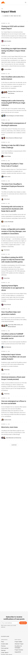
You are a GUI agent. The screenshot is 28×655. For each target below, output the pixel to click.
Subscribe (23, 623)
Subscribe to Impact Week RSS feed (12, 15)
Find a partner (4, 648)
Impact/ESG (18, 652)
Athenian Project (19, 644)
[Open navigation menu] (25, 2)
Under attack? (4, 652)
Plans (2, 641)
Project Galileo (18, 641)
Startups (3, 650)
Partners (3, 646)
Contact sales (4, 644)
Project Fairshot (19, 650)
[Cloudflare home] (3, 2)
